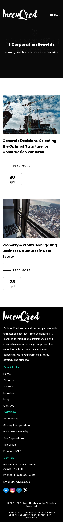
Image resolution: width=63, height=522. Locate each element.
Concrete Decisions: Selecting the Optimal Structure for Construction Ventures (29, 146)
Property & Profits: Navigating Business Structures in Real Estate (30, 251)
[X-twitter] (25, 490)
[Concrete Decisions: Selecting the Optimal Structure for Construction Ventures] (31, 114)
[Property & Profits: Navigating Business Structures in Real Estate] (31, 218)
